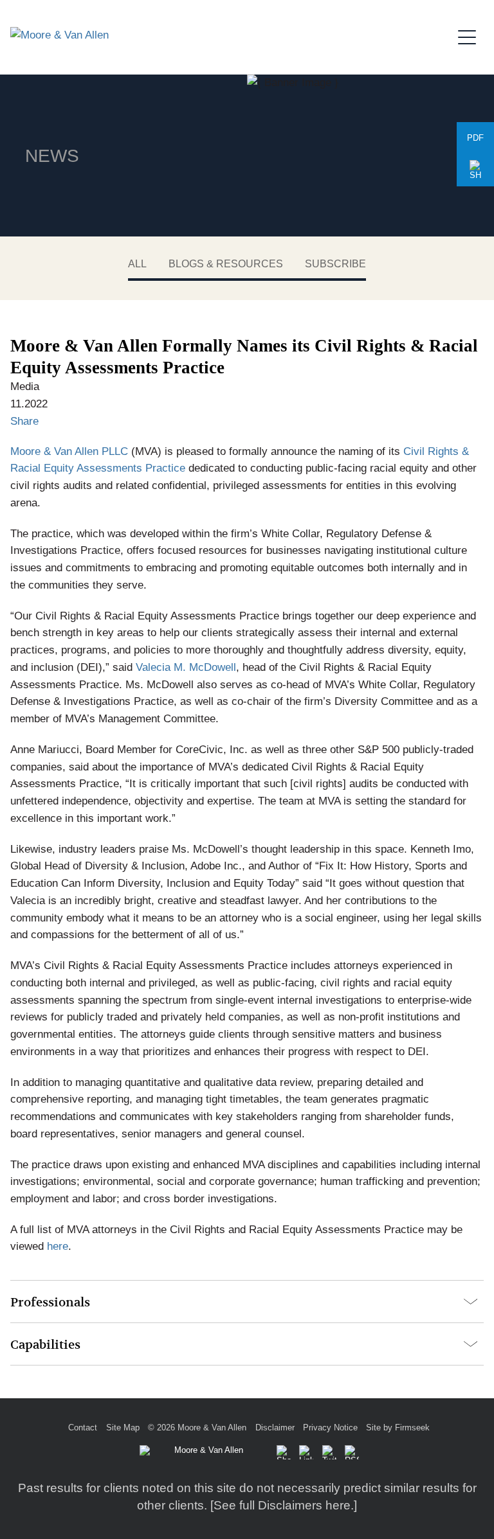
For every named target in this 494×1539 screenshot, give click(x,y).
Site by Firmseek (398, 1427)
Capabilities (45, 1345)
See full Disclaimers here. (284, 1505)
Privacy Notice (330, 1427)
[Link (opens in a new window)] (306, 1452)
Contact (82, 1427)
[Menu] (470, 35)
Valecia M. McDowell (186, 667)
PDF (475, 138)
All (137, 263)
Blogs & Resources (226, 263)
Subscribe (335, 263)
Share (24, 421)
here (57, 1246)
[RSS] (352, 1452)
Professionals (50, 1302)
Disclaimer (275, 1427)
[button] (475, 170)
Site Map (123, 1427)
